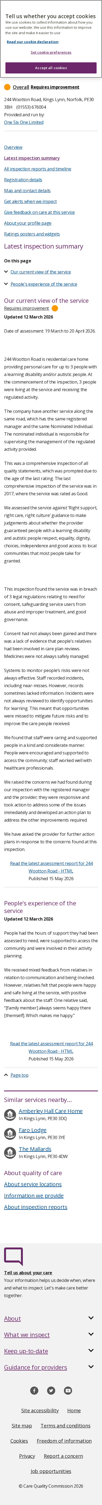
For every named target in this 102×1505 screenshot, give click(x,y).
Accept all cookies (51, 67)
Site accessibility (40, 1410)
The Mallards (35, 1149)
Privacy (27, 1456)
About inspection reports (35, 1207)
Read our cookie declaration (32, 41)
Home (74, 1410)
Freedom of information (64, 1441)
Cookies (19, 1441)
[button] (51, 87)
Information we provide (33, 1195)
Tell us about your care (28, 1273)
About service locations (33, 1184)
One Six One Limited (23, 122)
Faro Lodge (33, 1130)
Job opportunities (51, 1471)
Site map (22, 1425)
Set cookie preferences (51, 52)
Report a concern (63, 1456)
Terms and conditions (65, 1425)
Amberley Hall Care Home (51, 1111)
